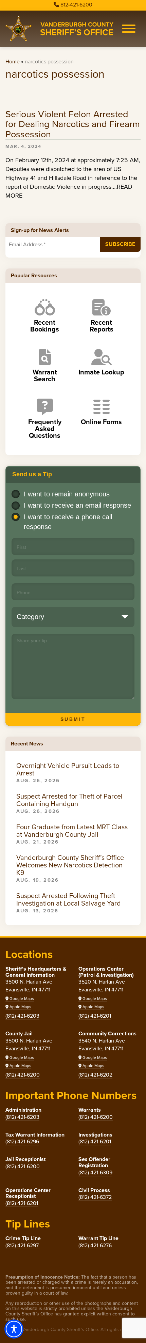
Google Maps (21, 998)
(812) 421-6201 (94, 1016)
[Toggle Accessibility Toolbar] (14, 1329)
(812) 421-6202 (95, 1075)
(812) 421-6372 (95, 1197)
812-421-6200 (76, 5)
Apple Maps (19, 1007)
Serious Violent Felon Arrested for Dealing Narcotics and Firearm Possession (72, 124)
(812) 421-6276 (95, 1245)
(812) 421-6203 (22, 1016)
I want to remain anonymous (67, 494)
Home (12, 61)
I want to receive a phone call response (68, 521)
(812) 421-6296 (22, 1141)
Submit (73, 719)
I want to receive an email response (77, 505)
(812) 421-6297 (22, 1245)
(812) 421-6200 (22, 1075)
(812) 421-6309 (95, 1172)
